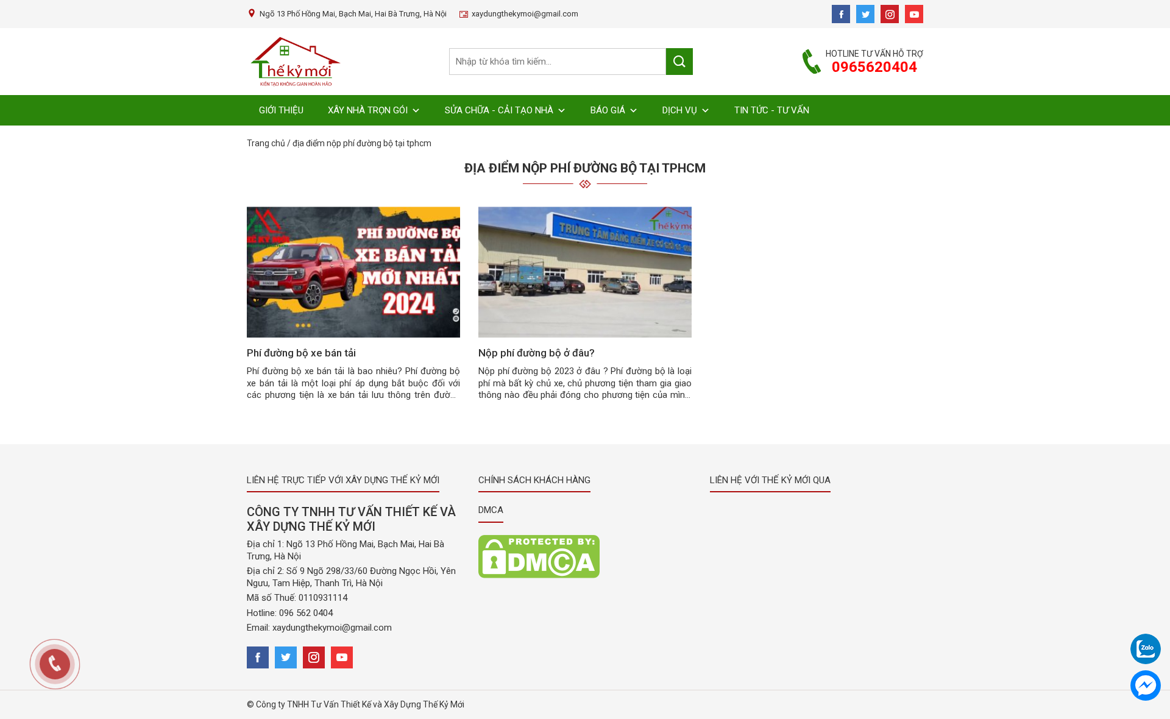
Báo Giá (607, 110)
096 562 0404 (306, 612)
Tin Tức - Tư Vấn (771, 110)
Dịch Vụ (679, 110)
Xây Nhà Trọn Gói (368, 110)
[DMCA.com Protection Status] (539, 555)
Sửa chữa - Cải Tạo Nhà (499, 110)
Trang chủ (266, 143)
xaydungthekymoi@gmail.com (332, 627)
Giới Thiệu (281, 110)
